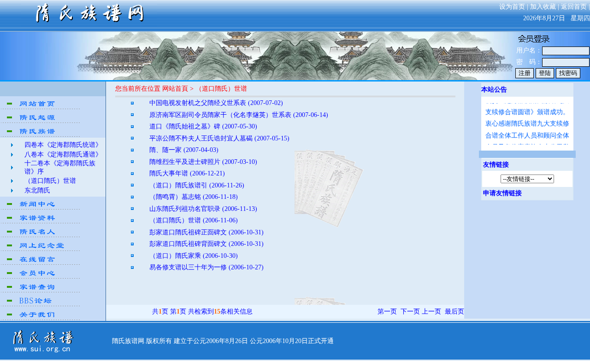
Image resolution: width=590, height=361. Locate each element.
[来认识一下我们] (41, 318)
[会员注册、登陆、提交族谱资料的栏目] (41, 277)
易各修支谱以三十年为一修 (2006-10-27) (206, 267)
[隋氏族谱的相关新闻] (41, 208)
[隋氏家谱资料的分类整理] (41, 222)
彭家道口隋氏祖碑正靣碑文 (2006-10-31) (206, 232)
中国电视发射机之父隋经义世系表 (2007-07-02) (216, 102)
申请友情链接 (502, 193)
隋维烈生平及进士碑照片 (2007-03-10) (203, 161)
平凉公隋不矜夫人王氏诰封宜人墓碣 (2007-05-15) (219, 138)
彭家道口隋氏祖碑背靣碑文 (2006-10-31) (206, 243)
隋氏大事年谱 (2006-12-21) (187, 173)
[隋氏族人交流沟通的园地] (41, 305)
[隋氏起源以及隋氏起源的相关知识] (41, 121)
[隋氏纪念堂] (41, 249)
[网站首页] (41, 108)
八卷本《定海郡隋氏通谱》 (63, 154)
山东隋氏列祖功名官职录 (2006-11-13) (203, 208)
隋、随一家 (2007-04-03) (183, 149)
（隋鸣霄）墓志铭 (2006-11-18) (193, 196)
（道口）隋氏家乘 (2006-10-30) (193, 255)
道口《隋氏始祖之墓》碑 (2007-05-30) (203, 126)
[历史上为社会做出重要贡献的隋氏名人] (41, 236)
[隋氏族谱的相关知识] (41, 135)
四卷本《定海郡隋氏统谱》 (63, 144)
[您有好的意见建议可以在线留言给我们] (41, 263)
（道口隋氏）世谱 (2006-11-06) (193, 220)
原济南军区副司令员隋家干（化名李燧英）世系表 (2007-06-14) (238, 114)
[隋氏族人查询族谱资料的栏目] (41, 291)
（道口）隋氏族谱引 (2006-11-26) (196, 185)
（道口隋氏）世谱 (50, 180)
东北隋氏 (37, 190)
